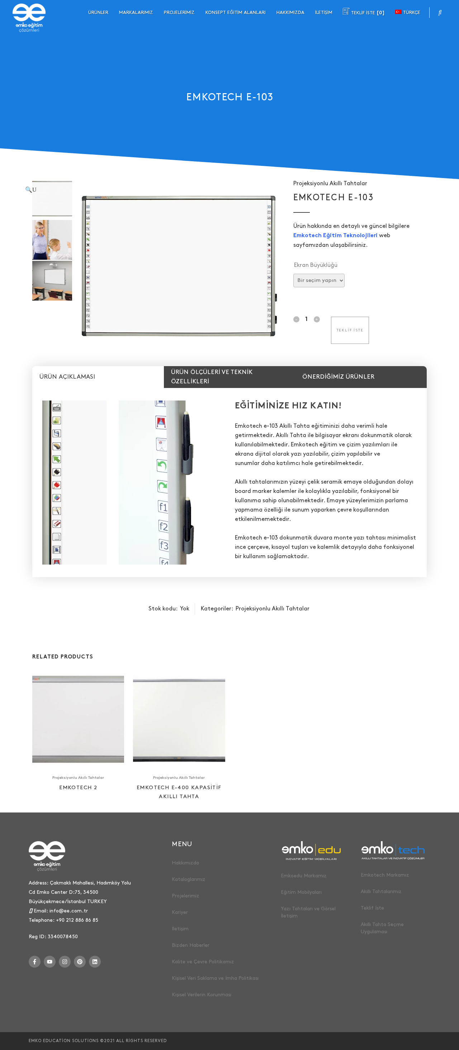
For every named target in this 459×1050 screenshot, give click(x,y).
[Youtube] (50, 962)
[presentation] (98, 377)
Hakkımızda (185, 862)
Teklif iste (350, 330)
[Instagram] (65, 962)
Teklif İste (372, 908)
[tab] (98, 377)
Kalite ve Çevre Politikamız (203, 961)
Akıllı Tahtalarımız (381, 891)
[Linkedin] (95, 962)
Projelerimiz (185, 895)
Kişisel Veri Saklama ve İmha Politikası (215, 978)
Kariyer (180, 912)
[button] (151, 190)
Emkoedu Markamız (304, 875)
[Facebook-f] (35, 962)
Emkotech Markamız (385, 875)
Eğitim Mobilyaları (301, 892)
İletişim (180, 928)
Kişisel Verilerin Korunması (201, 994)
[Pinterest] (80, 962)
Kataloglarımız (188, 879)
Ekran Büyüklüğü (315, 265)
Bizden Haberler (190, 945)
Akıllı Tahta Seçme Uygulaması (382, 928)
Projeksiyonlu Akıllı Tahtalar (330, 183)
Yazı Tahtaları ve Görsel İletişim (308, 912)
